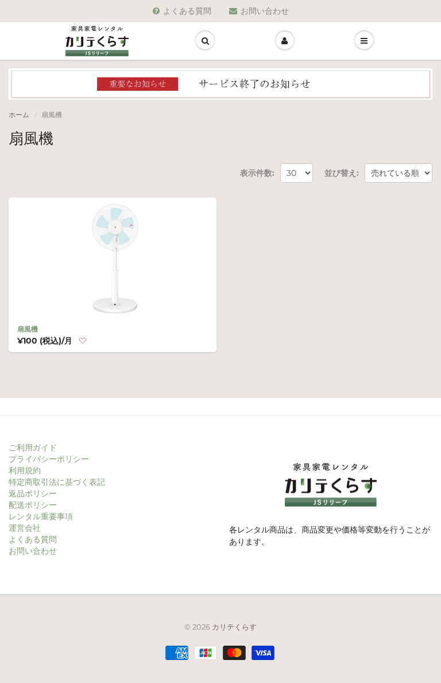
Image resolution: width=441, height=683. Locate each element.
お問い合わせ (265, 11)
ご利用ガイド (33, 447)
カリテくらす (234, 626)
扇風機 (27, 329)
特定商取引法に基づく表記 (57, 482)
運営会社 (25, 528)
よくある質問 (187, 11)
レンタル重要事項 (41, 516)
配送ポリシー (33, 505)
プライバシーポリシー (49, 459)
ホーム (19, 114)
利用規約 (25, 470)
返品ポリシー (33, 493)
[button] (82, 341)
